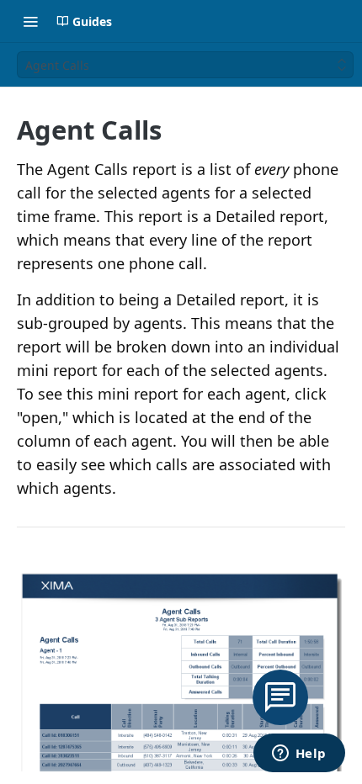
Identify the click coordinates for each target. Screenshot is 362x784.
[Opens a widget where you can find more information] (299, 755)
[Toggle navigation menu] (30, 21)
